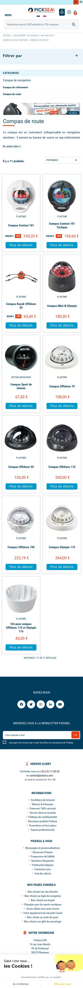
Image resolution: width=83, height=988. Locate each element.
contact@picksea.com (41, 775)
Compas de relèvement (15, 87)
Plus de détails (21, 245)
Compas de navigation (17, 80)
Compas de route (12, 94)
